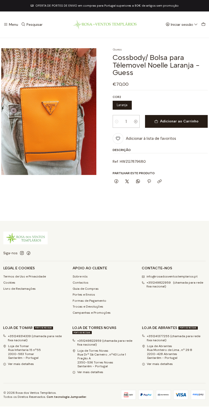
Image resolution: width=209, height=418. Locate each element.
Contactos (80, 283)
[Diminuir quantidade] (116, 121)
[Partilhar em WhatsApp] (138, 181)
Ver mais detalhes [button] (21, 364)
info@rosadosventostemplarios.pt (172, 276)
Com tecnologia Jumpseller (66, 397)
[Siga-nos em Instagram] (22, 253)
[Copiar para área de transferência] (159, 181)
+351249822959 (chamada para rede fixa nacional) (175, 284)
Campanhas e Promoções (92, 313)
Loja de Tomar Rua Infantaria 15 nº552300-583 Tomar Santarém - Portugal (24, 352)
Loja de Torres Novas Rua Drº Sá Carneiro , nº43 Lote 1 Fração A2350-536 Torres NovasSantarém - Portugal (101, 358)
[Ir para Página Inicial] (104, 24)
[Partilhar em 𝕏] (127, 181)
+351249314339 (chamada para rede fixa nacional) (35, 338)
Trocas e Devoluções (88, 307)
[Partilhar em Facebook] (116, 181)
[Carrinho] (203, 24)
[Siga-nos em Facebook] (28, 253)
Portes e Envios (84, 295)
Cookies (9, 283)
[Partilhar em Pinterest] (149, 181)
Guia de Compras (86, 289)
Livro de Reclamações (19, 289)
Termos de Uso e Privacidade (24, 276)
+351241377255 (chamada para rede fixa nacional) (173, 338)
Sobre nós (80, 276)
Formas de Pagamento (89, 301)
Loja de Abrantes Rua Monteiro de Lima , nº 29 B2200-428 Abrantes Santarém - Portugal (169, 352)
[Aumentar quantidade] (135, 121)
